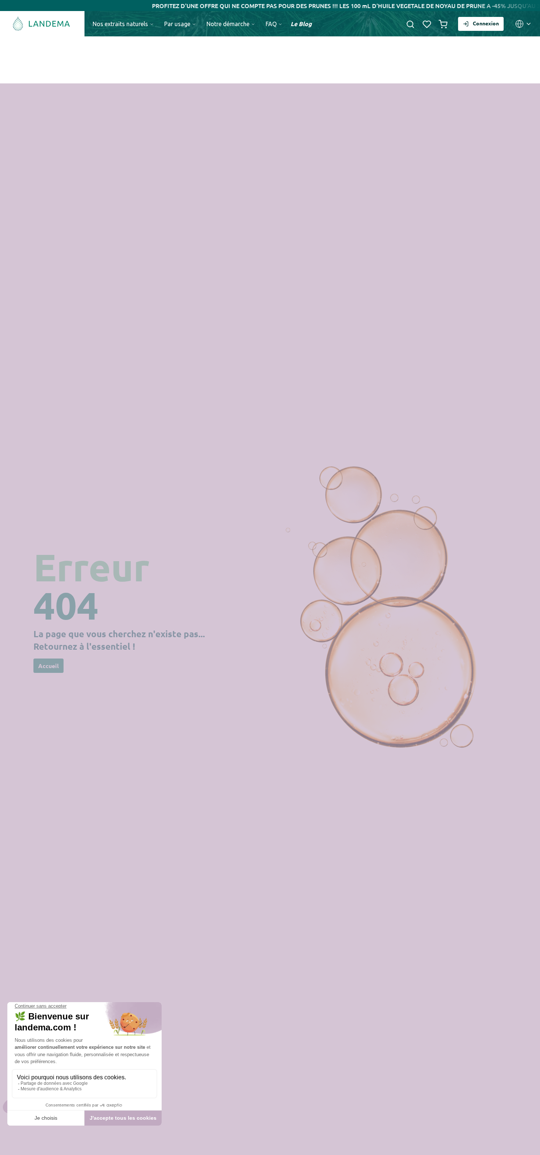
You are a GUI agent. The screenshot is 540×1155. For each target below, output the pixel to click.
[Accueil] (42, 23)
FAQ (272, 24)
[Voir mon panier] (443, 23)
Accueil (48, 666)
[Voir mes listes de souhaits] (426, 23)
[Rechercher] (410, 23)
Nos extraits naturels (121, 24)
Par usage (178, 24)
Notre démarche (228, 24)
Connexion (486, 23)
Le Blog (301, 24)
